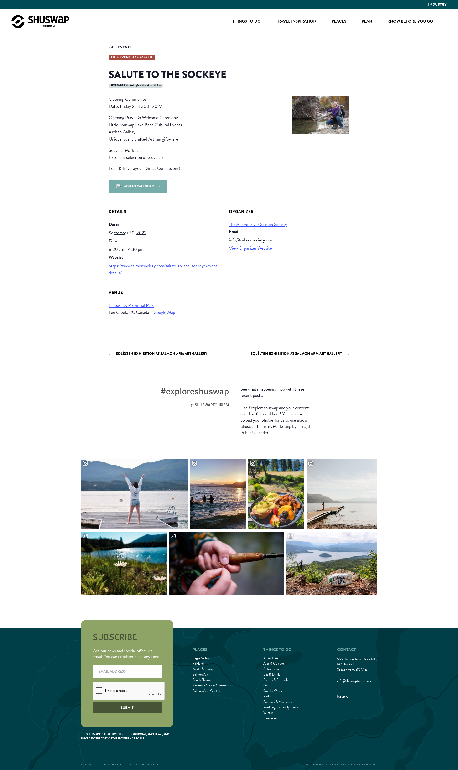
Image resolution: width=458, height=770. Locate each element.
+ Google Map (162, 312)
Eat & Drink (271, 674)
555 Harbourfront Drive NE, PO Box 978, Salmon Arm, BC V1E (357, 664)
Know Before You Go (410, 21)
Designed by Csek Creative (358, 765)
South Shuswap (203, 679)
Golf (266, 685)
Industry (437, 4)
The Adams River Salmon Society (258, 224)
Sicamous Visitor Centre (209, 685)
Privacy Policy (111, 765)
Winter (268, 712)
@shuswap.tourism (210, 405)
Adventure (270, 658)
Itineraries (270, 718)
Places (339, 21)
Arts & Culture (273, 663)
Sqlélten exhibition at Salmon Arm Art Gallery (161, 354)
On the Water (272, 690)
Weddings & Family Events (281, 707)
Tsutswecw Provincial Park (131, 305)
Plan (367, 21)
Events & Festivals (275, 679)
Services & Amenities (277, 701)
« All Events (120, 47)
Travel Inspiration (296, 21)
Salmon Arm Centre (206, 690)
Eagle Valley (201, 658)
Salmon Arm (201, 674)
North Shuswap (203, 668)
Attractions (271, 668)
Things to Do (246, 21)
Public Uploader (254, 432)
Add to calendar (139, 186)
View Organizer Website (250, 248)
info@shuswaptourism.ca (354, 680)
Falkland (198, 663)
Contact (87, 765)
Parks (267, 696)
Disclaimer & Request (143, 765)
